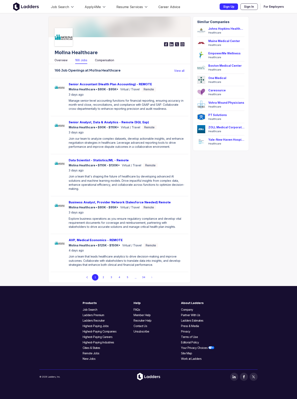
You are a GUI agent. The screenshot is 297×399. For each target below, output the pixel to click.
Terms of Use (189, 337)
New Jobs (89, 358)
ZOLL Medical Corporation (226, 127)
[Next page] (151, 277)
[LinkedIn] (234, 377)
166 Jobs (81, 60)
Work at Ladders (191, 358)
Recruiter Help (142, 320)
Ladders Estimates (192, 320)
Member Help (142, 315)
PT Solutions (217, 115)
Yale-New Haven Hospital (226, 139)
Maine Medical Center (224, 41)
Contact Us (140, 326)
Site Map (186, 353)
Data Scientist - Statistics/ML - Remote (99, 160)
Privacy (185, 331)
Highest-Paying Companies (99, 331)
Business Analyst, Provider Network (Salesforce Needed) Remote (120, 202)
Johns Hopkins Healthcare (226, 28)
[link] (62, 6)
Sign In (249, 6)
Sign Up (228, 6)
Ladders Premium (93, 315)
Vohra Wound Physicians (226, 102)
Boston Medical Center (225, 65)
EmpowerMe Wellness (224, 53)
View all (179, 70)
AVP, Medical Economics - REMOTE (96, 240)
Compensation (104, 60)
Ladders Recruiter (94, 320)
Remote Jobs (91, 353)
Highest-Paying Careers (97, 337)
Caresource (217, 90)
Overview (61, 60)
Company (187, 309)
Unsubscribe (141, 331)
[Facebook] (244, 377)
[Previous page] (87, 277)
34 (143, 277)
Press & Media (190, 326)
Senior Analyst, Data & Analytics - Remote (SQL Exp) (109, 122)
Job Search (90, 309)
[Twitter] (254, 377)
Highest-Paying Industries (98, 342)
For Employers (274, 6)
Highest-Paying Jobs (96, 326)
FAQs (137, 309)
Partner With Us (190, 315)
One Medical (217, 78)
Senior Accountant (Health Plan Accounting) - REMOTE (110, 84)
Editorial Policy (190, 342)
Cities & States (91, 347)
